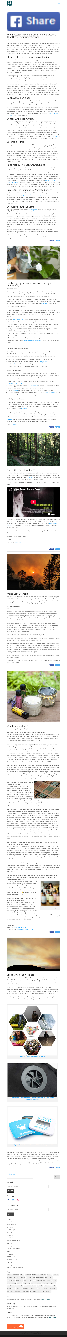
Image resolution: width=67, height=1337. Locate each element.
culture (22, 1277)
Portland (50, 113)
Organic (9, 1243)
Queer (8, 1251)
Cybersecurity (30, 1277)
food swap (15, 390)
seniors (33, 1286)
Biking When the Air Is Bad (20, 974)
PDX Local (44, 303)
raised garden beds (18, 319)
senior (26, 1286)
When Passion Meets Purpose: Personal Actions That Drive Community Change (31, 35)
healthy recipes (43, 361)
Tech (18, 1288)
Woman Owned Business (14, 1267)
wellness (26, 1291)
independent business (39, 1280)
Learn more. (52, 1317)
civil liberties (42, 1274)
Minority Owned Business (14, 1240)
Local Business (11, 1238)
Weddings (9, 1265)
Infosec (9, 1235)
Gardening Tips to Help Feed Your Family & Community (29, 284)
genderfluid (11, 1280)
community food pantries (15, 383)
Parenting (9, 1246)
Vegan (8, 1262)
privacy (46, 1283)
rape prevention (18, 1286)
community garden (50, 392)
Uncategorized (11, 1259)
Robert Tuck (17, 543)
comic (49, 1274)
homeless (19, 1280)
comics (55, 1274)
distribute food (34, 386)
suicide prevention (49, 1286)
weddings (18, 1291)
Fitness (9, 1227)
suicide (40, 1286)
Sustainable (10, 1256)
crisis (16, 1277)
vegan (46, 1288)
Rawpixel (14, 424)
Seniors (9, 1254)
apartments (24, 408)
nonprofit (26, 1283)
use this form (54, 136)
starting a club (33, 210)
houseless (27, 1280)
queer (53, 1283)
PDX (33, 1283)
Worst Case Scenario (17, 593)
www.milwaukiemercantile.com (25, 929)
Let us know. (46, 1299)
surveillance (11, 1288)
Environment (10, 1224)
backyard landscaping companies (33, 340)
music (19, 1283)
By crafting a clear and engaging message (34, 195)
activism (16, 1274)
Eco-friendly (40, 1277)
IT (55, 1280)
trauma (39, 1288)
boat (34, 1274)
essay (30, 477)
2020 (9, 1274)
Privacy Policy (25, 1333)
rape (9, 1286)
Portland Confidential (13, 1248)
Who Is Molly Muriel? (17, 726)
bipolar (28, 1274)
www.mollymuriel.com (20, 927)
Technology (25, 1288)
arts (22, 1274)
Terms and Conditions (37, 1333)
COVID (9, 1277)
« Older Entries (11, 1174)
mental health (11, 1283)
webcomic (53, 1288)
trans (33, 1288)
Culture (9, 1222)
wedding (10, 1291)
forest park (48, 1277)
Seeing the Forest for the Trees (23, 470)
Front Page (10, 1230)
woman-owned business (37, 1291)
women (48, 1291)
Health (8, 1232)
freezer (16, 364)
